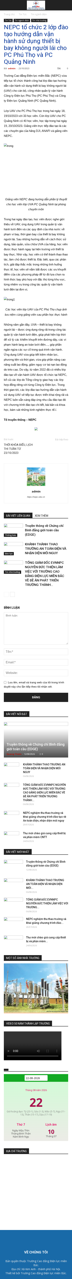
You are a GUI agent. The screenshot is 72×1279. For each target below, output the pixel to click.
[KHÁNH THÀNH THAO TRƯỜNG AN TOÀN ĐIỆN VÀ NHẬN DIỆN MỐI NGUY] (13, 548)
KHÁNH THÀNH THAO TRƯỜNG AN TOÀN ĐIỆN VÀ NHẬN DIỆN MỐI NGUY (45, 548)
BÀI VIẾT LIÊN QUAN (18, 515)
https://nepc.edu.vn (36, 497)
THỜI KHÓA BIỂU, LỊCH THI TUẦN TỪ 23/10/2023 (18, 449)
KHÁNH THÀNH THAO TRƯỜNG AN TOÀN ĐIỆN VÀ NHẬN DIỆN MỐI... (45, 884)
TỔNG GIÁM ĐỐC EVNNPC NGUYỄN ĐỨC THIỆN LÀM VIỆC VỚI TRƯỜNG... (47, 903)
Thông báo (10, 535)
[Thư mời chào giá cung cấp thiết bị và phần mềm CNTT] (11, 837)
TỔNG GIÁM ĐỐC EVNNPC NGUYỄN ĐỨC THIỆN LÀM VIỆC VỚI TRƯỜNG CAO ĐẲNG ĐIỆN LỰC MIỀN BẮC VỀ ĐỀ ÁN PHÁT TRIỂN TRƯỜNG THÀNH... (44, 792)
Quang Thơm (14, 754)
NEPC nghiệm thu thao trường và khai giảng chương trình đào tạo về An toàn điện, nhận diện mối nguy (44, 816)
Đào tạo (9, 553)
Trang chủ (9, 14)
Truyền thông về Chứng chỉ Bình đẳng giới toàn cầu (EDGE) (44, 530)
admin (12, 68)
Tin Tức (23, 14)
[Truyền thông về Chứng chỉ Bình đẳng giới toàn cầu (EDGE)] (13, 530)
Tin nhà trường (39, 20)
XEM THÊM (41, 515)
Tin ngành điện (39, 14)
